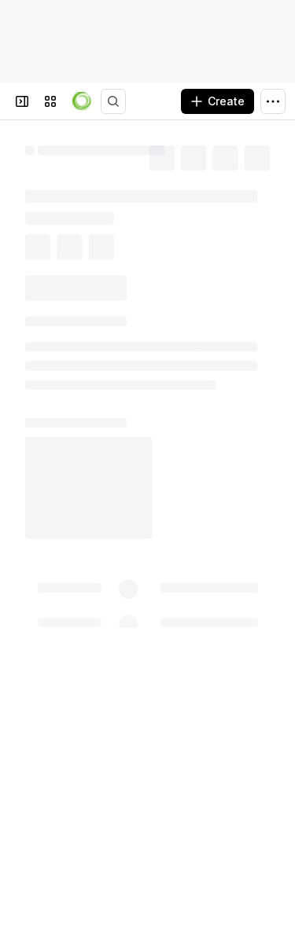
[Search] (113, 101)
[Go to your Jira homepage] (81, 101)
